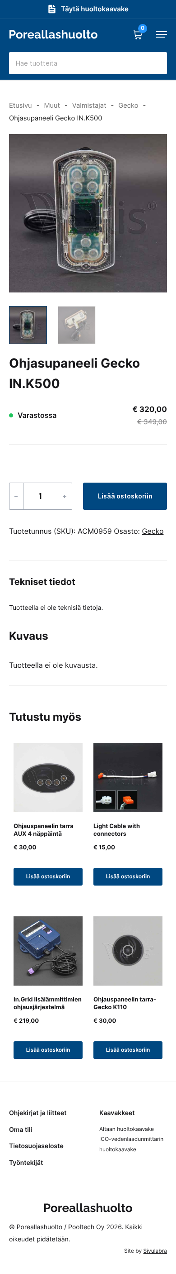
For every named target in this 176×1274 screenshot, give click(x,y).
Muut (52, 105)
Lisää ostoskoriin (125, 496)
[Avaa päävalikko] (161, 34)
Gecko (128, 105)
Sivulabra (155, 1250)
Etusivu (20, 105)
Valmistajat (89, 105)
